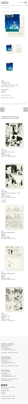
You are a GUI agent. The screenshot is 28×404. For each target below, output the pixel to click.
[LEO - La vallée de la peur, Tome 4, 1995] (14, 135)
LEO (2, 81)
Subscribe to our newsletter (8, 387)
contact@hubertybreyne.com (8, 349)
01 (2, 328)
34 (5, 328)
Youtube (6, 385)
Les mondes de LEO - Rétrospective (9, 11)
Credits (3, 392)
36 (8, 328)
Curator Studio (11, 398)
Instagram (4, 385)
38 (12, 328)
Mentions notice (5, 390)
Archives (3, 393)
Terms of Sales (5, 388)
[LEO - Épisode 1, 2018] (14, 217)
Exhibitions (7, 7)
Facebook (2, 385)
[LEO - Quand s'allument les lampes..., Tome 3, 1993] (14, 176)
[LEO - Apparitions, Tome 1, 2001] (14, 299)
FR (22, 2)
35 (6, 328)
